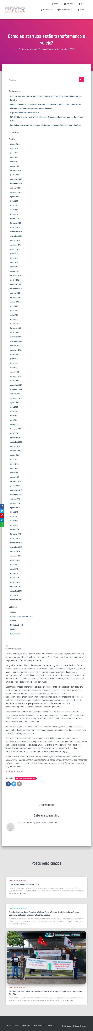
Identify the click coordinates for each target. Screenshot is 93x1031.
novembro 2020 (16, 442)
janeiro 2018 (15, 582)
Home (56, 4)
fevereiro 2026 (15, 170)
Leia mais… (23, 893)
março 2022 (14, 372)
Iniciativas (47, 9)
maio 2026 (14, 157)
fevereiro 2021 (15, 429)
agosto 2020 (15, 455)
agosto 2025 (15, 197)
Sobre (82, 9)
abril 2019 (14, 525)
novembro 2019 (16, 495)
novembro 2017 (16, 591)
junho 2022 (14, 363)
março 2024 (14, 271)
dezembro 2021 (16, 385)
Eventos (70, 4)
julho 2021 (14, 407)
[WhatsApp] (2, 524)
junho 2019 (14, 516)
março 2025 (14, 219)
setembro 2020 (15, 451)
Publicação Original (14, 771)
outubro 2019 (15, 499)
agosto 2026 (15, 144)
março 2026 (14, 166)
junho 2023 (14, 311)
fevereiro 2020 (15, 481)
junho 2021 (14, 411)
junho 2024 (14, 258)
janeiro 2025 (15, 227)
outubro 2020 (15, 446)
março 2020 (14, 477)
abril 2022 (14, 367)
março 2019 (14, 529)
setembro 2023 (15, 297)
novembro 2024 (16, 236)
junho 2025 (14, 205)
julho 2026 (14, 148)
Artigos (13, 612)
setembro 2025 (15, 192)
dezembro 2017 (16, 586)
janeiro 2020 (15, 486)
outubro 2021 (15, 394)
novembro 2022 (16, 341)
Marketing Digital (16, 625)
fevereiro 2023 (15, 328)
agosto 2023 (15, 302)
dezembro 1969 (16, 600)
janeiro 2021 (15, 433)
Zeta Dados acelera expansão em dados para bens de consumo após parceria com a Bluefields (45, 125)
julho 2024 (14, 254)
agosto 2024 (15, 249)
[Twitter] (2, 511)
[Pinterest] (2, 515)
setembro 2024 (15, 245)
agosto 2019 (15, 508)
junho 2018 (14, 565)
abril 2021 (14, 420)
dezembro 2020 (16, 438)
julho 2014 (14, 595)
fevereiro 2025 (15, 223)
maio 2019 (14, 521)
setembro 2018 (15, 556)
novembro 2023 (16, 289)
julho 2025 (14, 201)
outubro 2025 (15, 188)
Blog (82, 4)
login (34, 823)
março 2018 (14, 578)
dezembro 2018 (16, 543)
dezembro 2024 (16, 232)
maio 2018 (14, 569)
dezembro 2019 (16, 490)
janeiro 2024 (15, 280)
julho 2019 (14, 512)
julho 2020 (14, 459)
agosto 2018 (15, 560)
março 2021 (14, 424)
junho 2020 (14, 464)
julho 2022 (14, 359)
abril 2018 (14, 573)
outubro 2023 (15, 293)
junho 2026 (14, 153)
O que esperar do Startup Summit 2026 (24, 113)
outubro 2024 (15, 240)
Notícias (13, 629)
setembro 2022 (15, 350)
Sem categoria (15, 634)
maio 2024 (14, 262)
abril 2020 (14, 473)
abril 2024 (14, 267)
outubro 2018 (15, 551)
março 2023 (14, 324)
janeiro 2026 (15, 175)
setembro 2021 (15, 398)
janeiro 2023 (15, 332)
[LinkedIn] (2, 520)
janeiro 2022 (15, 381)
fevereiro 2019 (15, 534)
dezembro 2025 (16, 179)
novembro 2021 (16, 389)
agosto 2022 (15, 354)
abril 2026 (14, 162)
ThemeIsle (83, 1026)
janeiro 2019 (15, 538)
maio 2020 (14, 468)
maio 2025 (14, 210)
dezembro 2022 (16, 337)
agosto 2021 (15, 402)
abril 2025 (14, 214)
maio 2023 (14, 315)
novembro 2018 (16, 547)
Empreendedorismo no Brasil (21, 616)
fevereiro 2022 (15, 376)
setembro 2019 (15, 503)
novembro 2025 (16, 184)
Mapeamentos (65, 9)
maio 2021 (14, 416)
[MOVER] (15, 10)
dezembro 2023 (16, 284)
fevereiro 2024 (15, 275)
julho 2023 (14, 306)
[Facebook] (2, 506)
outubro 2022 (15, 346)
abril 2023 (14, 319)
